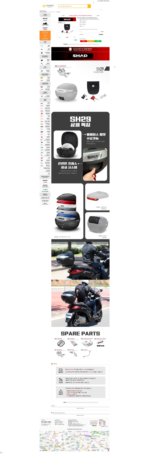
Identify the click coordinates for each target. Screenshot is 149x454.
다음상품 (98, 15)
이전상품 (63, 15)
